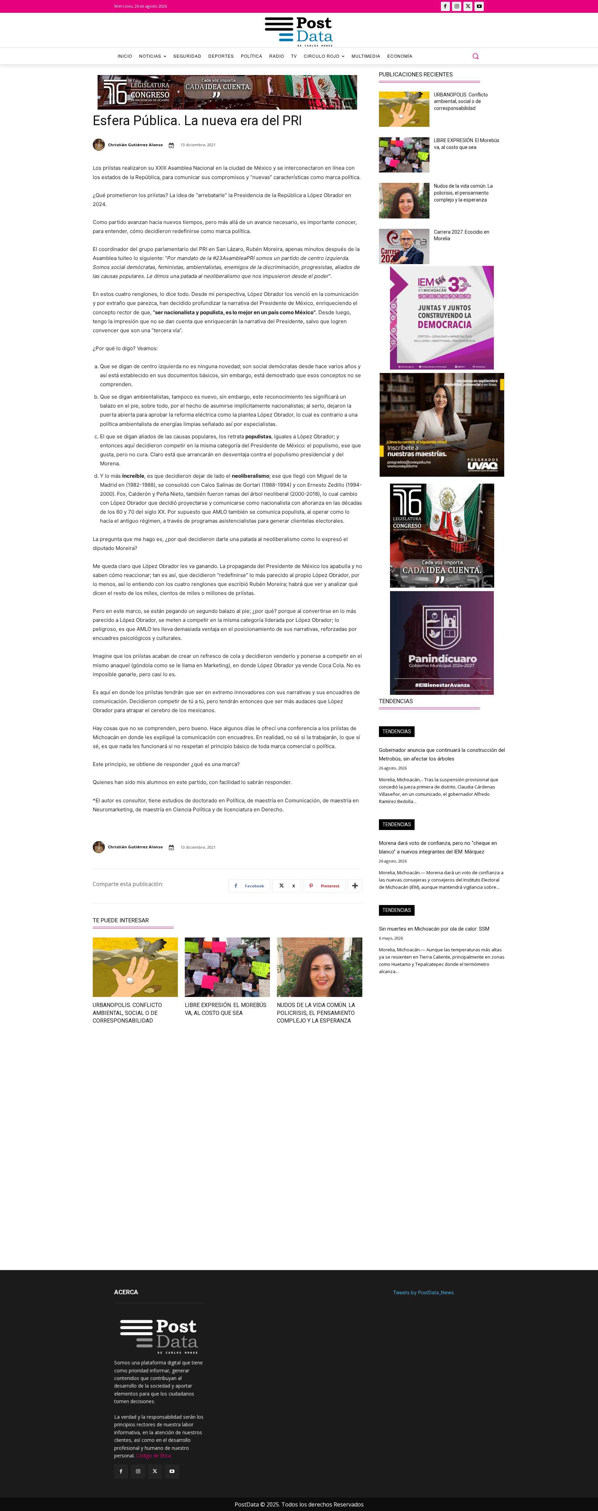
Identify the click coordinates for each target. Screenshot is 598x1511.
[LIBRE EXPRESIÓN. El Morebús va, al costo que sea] (227, 967)
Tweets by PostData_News (423, 1292)
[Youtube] (479, 6)
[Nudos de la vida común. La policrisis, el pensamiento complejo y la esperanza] (319, 967)
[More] (355, 886)
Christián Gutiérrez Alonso (135, 144)
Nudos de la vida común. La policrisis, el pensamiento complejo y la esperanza (316, 1013)
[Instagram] (456, 6)
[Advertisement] (156, 1091)
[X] (468, 6)
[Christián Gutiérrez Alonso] (100, 145)
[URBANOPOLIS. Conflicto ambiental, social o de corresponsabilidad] (135, 967)
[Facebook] (445, 6)
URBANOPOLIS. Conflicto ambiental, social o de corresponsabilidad (127, 1013)
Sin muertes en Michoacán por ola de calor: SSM (434, 929)
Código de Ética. (154, 1455)
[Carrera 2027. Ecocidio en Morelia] (404, 246)
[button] (475, 56)
